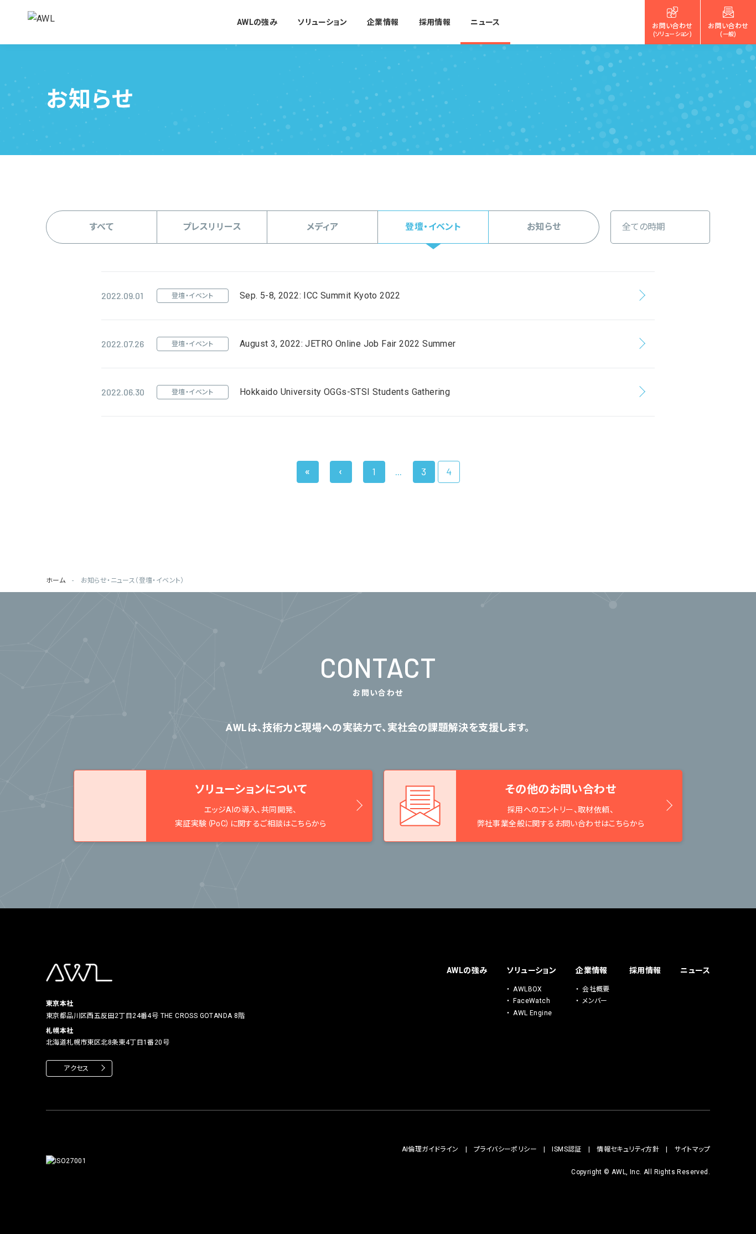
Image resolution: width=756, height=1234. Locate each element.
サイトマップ (692, 1149)
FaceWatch (531, 1001)
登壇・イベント (433, 227)
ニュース (485, 22)
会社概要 (596, 989)
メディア (323, 227)
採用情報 (435, 22)
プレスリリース (212, 227)
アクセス (76, 1068)
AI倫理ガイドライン (430, 1149)
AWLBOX (527, 989)
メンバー (595, 1001)
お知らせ (544, 227)
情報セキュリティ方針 (628, 1149)
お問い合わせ (672, 30)
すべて (101, 227)
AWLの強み (257, 22)
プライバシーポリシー (505, 1149)
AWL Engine (532, 1013)
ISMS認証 (566, 1149)
